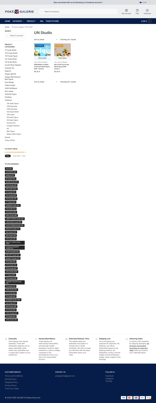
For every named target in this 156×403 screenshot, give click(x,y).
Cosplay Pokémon (13, 126)
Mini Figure (11, 131)
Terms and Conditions (14, 376)
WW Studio (11, 306)
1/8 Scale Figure (12, 120)
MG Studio (11, 232)
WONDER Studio (13, 300)
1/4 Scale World (11, 59)
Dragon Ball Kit (10, 74)
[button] (146, 21)
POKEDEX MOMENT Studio (12, 247)
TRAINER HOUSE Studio (14, 282)
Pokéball (8, 97)
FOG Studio (11, 199)
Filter (7, 156)
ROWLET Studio (12, 258)
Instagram (109, 378)
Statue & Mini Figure (14, 134)
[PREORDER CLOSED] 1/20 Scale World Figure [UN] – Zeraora (42, 67)
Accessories (11, 123)
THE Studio (11, 278)
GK (8, 128)
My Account (126, 13)
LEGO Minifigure (11, 88)
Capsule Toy (9, 68)
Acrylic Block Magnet (13, 65)
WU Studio (11, 303)
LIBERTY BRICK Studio (15, 219)
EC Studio (10, 192)
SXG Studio (11, 271)
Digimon (8, 71)
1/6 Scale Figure (12, 117)
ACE (9, 168)
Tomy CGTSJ (10, 140)
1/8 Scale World (11, 62)
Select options (42, 76)
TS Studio (10, 286)
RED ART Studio (12, 255)
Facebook (109, 376)
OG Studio (10, 239)
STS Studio (11, 265)
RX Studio (10, 261)
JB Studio (11, 212)
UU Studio (11, 293)
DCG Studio (11, 185)
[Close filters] (26, 31)
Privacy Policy (11, 385)
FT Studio (10, 202)
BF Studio (10, 178)
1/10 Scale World (11, 53)
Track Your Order (12, 388)
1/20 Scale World (40, 62)
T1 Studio (10, 275)
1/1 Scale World (10, 50)
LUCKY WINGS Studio (14, 225)
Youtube (108, 381)
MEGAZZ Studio (12, 229)
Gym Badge (9, 82)
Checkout (147, 13)
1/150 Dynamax (12, 109)
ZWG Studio (11, 320)
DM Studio (11, 189)
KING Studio (11, 215)
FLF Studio (11, 195)
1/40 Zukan (11, 114)
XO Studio (10, 310)
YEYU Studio (11, 313)
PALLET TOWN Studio (13, 242)
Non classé (9, 91)
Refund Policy (10, 379)
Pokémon (8, 100)
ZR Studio (10, 316)
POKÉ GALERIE (12, 251)
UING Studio (11, 290)
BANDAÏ (10, 175)
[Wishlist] (47, 47)
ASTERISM (11, 172)
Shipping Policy (11, 382)
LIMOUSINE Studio (13, 222)
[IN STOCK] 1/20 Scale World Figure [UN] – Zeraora (61, 67)
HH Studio (10, 209)
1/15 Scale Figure (11, 56)
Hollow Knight (10, 85)
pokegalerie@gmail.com (65, 376)
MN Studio (11, 235)
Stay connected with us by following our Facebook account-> (78, 2)
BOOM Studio (12, 182)
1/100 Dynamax (12, 106)
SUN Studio (11, 268)
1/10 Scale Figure (13, 103)
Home (7, 27)
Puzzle (7, 137)
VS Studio (10, 296)
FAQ (137, 13)
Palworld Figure (11, 94)
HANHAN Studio (13, 205)
